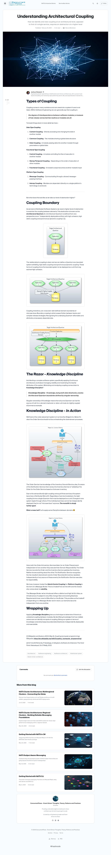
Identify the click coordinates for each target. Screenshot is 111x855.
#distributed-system (76, 654)
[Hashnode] (58, 820)
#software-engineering (44, 654)
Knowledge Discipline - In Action (13, 113)
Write (104, 3)
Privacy (56, 833)
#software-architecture (60, 654)
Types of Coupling (11, 103)
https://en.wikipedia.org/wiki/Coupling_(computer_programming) (57, 638)
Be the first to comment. (60, 675)
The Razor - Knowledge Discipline (12, 109)
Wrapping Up (9, 116)
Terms (61, 833)
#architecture (31, 654)
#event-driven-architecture (35, 657)
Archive (50, 833)
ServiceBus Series (64, 3)
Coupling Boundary (11, 106)
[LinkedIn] (43, 92)
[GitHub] (53, 820)
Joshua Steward (36, 92)
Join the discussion (84, 670)
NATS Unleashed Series (48, 3)
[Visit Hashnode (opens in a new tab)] (55, 846)
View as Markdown (70, 28)
